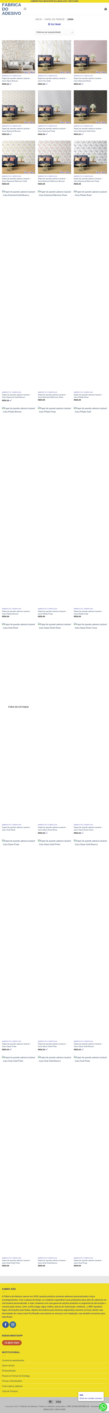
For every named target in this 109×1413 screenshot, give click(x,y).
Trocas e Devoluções (12, 1381)
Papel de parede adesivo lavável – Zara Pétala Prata (52, 612)
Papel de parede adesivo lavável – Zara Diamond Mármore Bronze (52, 180)
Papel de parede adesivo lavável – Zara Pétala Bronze (16, 612)
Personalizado (9, 1371)
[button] (25, 8)
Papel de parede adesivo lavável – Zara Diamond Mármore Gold (16, 180)
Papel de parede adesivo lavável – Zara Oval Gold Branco (52, 1261)
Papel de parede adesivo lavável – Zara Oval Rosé (16, 828)
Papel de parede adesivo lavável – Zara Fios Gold (52, 79)
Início (38, 19)
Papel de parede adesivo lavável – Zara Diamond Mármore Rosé (52, 396)
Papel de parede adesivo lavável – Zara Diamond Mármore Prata (88, 180)
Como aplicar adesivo (12, 1386)
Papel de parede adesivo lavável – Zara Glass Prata (16, 1045)
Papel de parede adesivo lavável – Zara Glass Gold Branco (88, 1045)
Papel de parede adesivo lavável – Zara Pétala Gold (88, 612)
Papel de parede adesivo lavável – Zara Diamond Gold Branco (16, 396)
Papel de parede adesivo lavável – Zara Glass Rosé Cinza (88, 828)
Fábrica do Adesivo (11, 9)
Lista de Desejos (10, 1391)
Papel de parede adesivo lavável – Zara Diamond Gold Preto (88, 129)
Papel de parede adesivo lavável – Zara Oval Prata (88, 1261)
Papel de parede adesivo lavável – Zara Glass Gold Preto (52, 1045)
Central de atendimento (13, 1360)
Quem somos (8, 1365)
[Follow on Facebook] (5, 1324)
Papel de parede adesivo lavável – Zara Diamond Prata (52, 129)
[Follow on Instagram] (12, 1324)
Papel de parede (55, 19)
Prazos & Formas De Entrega (16, 1376)
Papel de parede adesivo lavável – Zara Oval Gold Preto (16, 1261)
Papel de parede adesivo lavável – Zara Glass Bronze (16, 79)
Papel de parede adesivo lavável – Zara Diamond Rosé (88, 79)
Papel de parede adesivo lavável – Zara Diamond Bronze (16, 129)
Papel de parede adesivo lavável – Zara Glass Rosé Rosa (52, 828)
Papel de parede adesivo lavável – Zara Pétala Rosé (88, 396)
